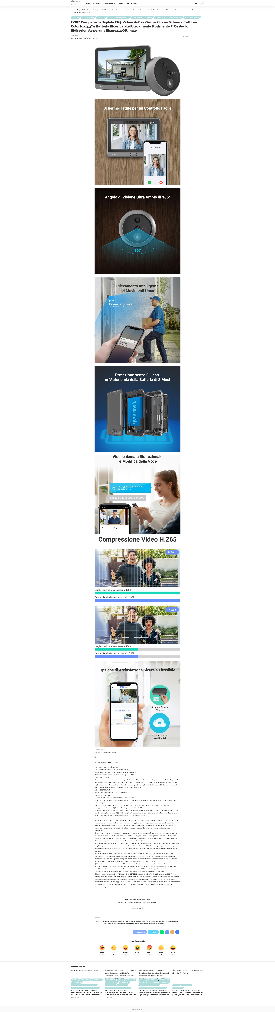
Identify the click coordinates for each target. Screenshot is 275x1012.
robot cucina (147, 923)
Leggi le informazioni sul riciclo (107, 762)
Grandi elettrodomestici (119, 17)
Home (73, 10)
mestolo (123, 923)
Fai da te (101, 17)
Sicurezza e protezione (142, 17)
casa (143, 921)
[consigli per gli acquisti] (77, 3)
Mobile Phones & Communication (84, 985)
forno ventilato (108, 923)
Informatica (76, 982)
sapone (154, 923)
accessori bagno (108, 921)
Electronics (85, 979)
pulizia (140, 923)
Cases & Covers (111, 982)
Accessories (110, 979)
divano (153, 921)
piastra (129, 923)
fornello (158, 921)
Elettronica (96, 979)
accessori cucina (130, 921)
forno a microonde (172, 921)
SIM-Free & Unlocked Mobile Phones (85, 987)
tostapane (160, 923)
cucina (148, 921)
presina (134, 923)
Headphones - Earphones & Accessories (154, 982)
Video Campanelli (192, 17)
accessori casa (119, 921)
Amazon (76, 17)
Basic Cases (130, 979)
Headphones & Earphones (149, 985)
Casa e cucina (88, 17)
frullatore (117, 923)
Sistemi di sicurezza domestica (168, 17)
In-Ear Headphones (147, 987)
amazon (138, 921)
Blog (78, 10)
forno (163, 921)
